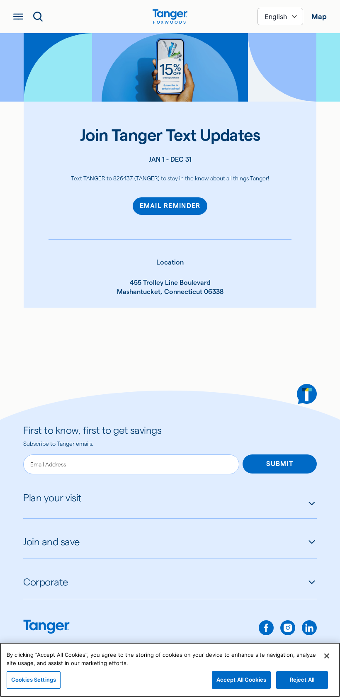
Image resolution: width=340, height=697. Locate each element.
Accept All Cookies (241, 679)
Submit (279, 463)
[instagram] (287, 627)
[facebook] (266, 627)
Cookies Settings (33, 679)
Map (319, 16)
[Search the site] (38, 17)
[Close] (327, 656)
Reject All (302, 679)
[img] (170, 14)
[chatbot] (307, 394)
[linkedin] (309, 627)
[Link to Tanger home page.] (46, 627)
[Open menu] (18, 17)
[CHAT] (307, 394)
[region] (170, 670)
